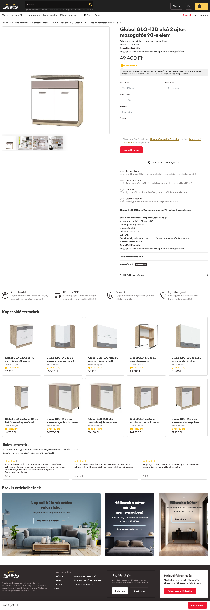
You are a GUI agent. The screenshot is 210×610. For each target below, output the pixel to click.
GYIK (56, 588)
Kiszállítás (58, 576)
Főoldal (5, 15)
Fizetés (57, 580)
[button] (105, 30)
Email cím (124, 106)
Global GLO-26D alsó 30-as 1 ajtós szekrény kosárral (21, 420)
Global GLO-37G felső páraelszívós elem (143, 359)
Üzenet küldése (131, 149)
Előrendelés (197, 605)
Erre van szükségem (127, 529)
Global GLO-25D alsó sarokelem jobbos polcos (102, 420)
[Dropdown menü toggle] (24, 15)
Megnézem (180, 519)
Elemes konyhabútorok (43, 22)
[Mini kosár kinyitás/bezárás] (201, 6)
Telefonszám (125, 94)
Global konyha (64, 22)
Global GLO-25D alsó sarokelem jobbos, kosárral (62, 420)
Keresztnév (170, 82)
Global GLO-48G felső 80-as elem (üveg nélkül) (103, 359)
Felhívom (120, 591)
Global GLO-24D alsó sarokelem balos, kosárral (145, 420)
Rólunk (63, 15)
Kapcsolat (73, 15)
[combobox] (123, 100)
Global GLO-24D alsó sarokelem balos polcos (185, 420)
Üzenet (123, 118)
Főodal (5, 22)
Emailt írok (139, 591)
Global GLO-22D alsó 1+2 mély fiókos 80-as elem (19, 359)
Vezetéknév (125, 82)
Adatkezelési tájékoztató (85, 576)
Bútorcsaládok (50, 15)
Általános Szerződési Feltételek (164, 139)
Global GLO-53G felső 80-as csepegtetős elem (187, 359)
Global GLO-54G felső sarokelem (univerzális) (60, 359)
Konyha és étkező (20, 22)
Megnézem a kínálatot (49, 520)
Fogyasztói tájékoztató (84, 584)
